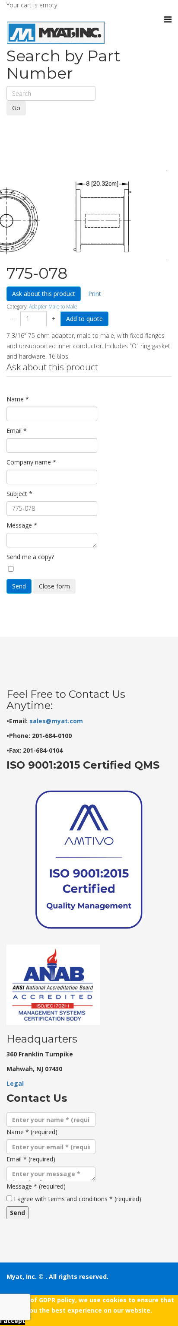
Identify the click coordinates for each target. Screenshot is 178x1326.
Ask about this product (43, 293)
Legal (15, 1083)
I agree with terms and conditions (77, 1199)
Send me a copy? (30, 557)
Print (94, 293)
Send (19, 586)
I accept (12, 1320)
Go (16, 108)
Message (21, 525)
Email (16, 430)
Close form (54, 586)
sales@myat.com (56, 721)
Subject (19, 494)
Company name (31, 462)
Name (17, 399)
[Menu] (168, 19)
